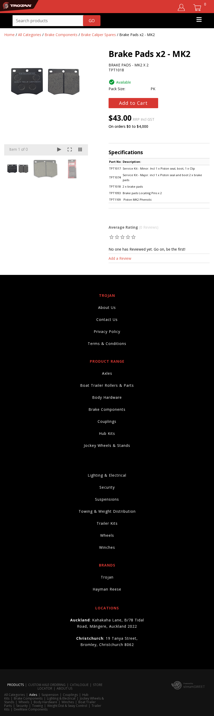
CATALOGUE (79, 685)
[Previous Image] (13, 103)
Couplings (107, 421)
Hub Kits (107, 433)
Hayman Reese (107, 589)
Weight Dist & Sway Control (67, 705)
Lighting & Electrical (107, 475)
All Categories (29, 34)
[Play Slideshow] (59, 150)
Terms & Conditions (107, 343)
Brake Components (61, 34)
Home (9, 34)
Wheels (107, 535)
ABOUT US (64, 688)
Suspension (49, 694)
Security (107, 487)
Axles (107, 373)
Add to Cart (133, 103)
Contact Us (107, 319)
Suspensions (107, 499)
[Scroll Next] (79, 168)
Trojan (107, 577)
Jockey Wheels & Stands (107, 445)
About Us (107, 307)
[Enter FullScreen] (69, 150)
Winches (107, 547)
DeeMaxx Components (30, 709)
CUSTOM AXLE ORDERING (47, 685)
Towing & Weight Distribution (107, 511)
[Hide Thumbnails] (80, 150)
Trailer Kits (107, 523)
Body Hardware (107, 397)
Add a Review (120, 258)
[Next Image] (79, 103)
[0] (111, 237)
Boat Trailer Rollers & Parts (107, 385)
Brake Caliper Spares (98, 34)
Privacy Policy (107, 331)
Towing (37, 705)
